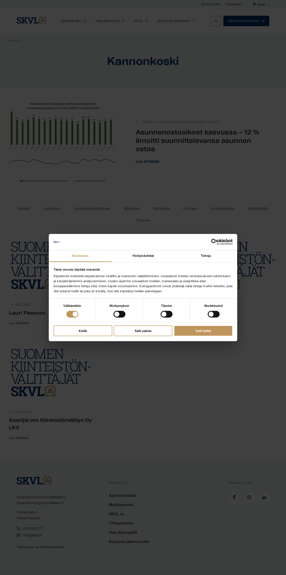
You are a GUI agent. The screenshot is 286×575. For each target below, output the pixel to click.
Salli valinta (143, 331)
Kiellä (83, 331)
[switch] (119, 314)
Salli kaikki (203, 331)
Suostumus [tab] (80, 255)
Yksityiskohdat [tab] (143, 255)
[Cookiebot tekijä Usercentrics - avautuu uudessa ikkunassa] (214, 242)
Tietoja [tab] (206, 255)
